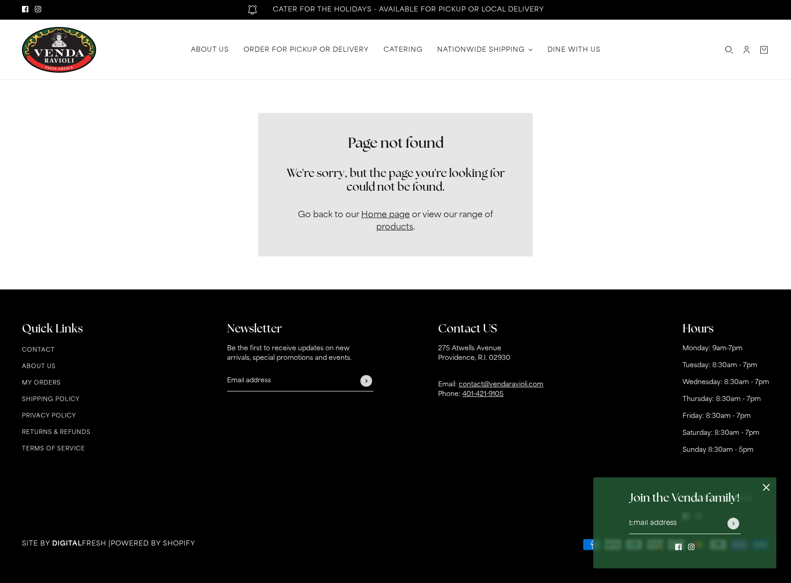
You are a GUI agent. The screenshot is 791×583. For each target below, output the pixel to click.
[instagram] (38, 10)
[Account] (747, 50)
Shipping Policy (51, 399)
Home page (385, 215)
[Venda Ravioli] (59, 50)
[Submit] (733, 524)
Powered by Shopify (153, 543)
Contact (38, 350)
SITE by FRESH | (66, 543)
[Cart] (764, 50)
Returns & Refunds (56, 432)
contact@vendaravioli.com (501, 384)
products (394, 228)
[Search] (729, 50)
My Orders (41, 383)
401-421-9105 (483, 394)
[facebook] (25, 10)
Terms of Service (53, 449)
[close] (766, 487)
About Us (39, 366)
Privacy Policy (49, 416)
